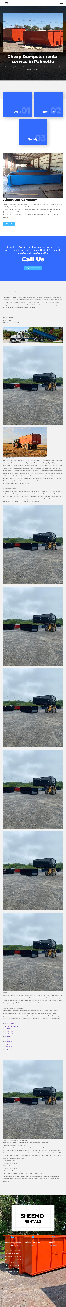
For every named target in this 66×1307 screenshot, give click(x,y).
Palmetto (8, 1049)
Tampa (7, 1044)
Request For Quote (33, 268)
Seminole (8, 1036)
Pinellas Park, (9, 1031)
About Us (9, 224)
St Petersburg (9, 1023)
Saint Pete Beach (10, 1034)
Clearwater (8, 1047)
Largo (6, 1039)
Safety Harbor (9, 1041)
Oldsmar (7, 1052)
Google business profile (12, 1026)
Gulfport (7, 1029)
